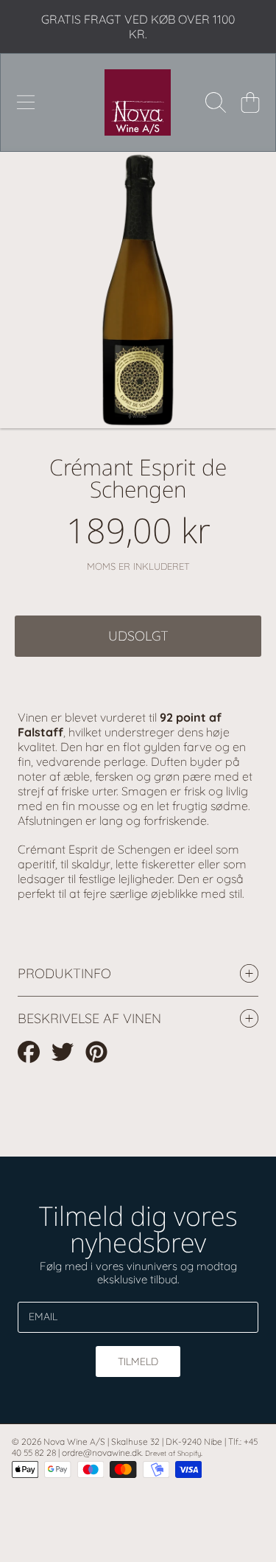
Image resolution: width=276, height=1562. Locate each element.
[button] (26, 102)
